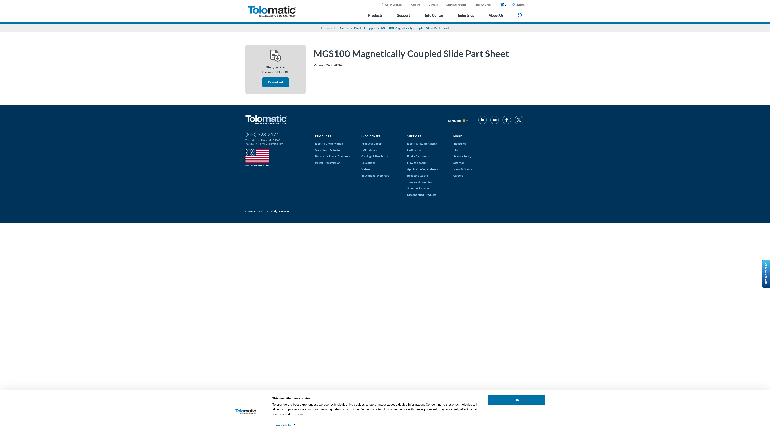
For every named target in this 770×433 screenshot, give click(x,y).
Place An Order (483, 4)
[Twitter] (519, 120)
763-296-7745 (253, 143)
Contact (433, 4)
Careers (415, 4)
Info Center (434, 15)
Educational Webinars (375, 175)
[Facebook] (506, 120)
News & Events (462, 169)
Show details (281, 425)
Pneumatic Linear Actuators (332, 156)
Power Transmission (327, 162)
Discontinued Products (421, 194)
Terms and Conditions (420, 182)
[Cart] (502, 5)
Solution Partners (418, 188)
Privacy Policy (462, 156)
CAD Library (369, 150)
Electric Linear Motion (329, 143)
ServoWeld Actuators (328, 150)
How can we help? (765, 274)
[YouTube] (494, 120)
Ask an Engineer (393, 4)
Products (375, 15)
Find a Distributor (418, 156)
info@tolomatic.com (272, 143)
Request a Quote (417, 175)
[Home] (271, 15)
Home (325, 28)
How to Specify (416, 162)
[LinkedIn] (482, 120)
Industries (466, 15)
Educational (368, 162)
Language (455, 120)
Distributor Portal (456, 4)
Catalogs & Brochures (374, 156)
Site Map (458, 162)
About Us (496, 15)
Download (275, 82)
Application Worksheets (422, 169)
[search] (520, 16)
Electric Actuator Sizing (422, 143)
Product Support (365, 28)
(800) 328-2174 (262, 134)
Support (403, 15)
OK (517, 400)
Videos (365, 169)
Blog (456, 150)
